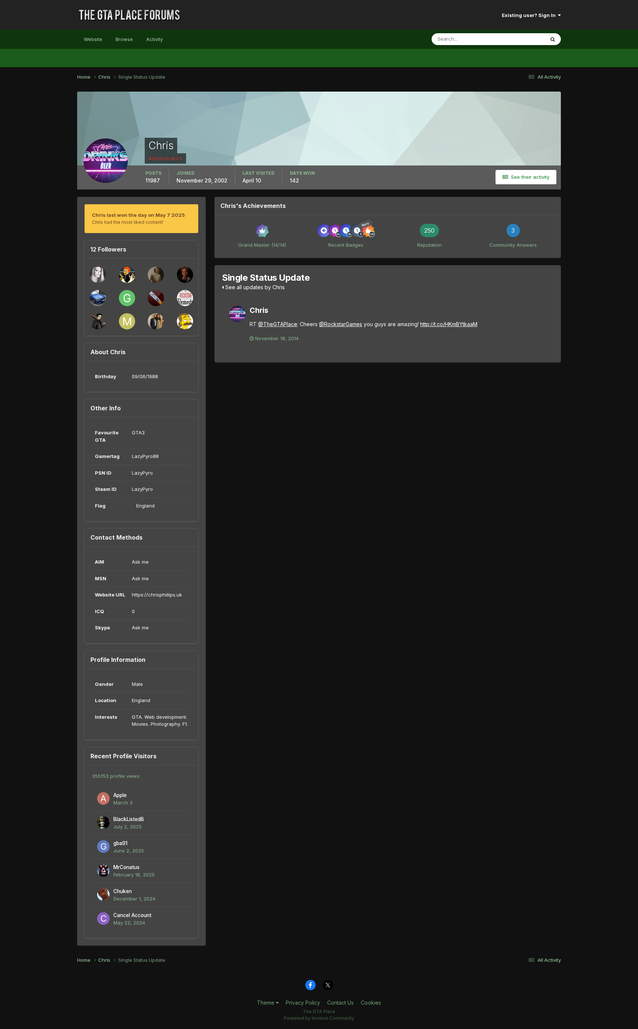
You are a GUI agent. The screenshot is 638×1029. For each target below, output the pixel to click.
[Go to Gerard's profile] (127, 298)
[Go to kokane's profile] (98, 275)
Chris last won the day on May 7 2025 (138, 215)
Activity (154, 39)
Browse (124, 39)
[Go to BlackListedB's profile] (103, 822)
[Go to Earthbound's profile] (98, 321)
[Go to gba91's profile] (103, 846)
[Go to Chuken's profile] (103, 894)
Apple (120, 795)
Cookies (371, 1002)
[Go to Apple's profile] (103, 798)
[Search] (553, 39)
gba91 (120, 843)
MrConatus (126, 867)
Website (93, 39)
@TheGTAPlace (277, 324)
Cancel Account (132, 915)
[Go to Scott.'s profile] (156, 275)
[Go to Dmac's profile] (127, 275)
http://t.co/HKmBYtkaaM (448, 324)
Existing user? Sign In (530, 15)
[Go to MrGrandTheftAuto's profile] (127, 321)
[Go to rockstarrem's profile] (185, 298)
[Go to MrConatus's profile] (103, 870)
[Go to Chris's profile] (237, 314)
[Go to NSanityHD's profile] (156, 298)
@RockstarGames (340, 324)
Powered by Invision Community (319, 1018)
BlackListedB (128, 819)
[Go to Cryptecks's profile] (185, 321)
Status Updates (518, 39)
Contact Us (340, 1002)
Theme (266, 1002)
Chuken (122, 891)
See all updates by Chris (254, 287)
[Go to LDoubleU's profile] (156, 321)
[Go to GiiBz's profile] (98, 298)
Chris (259, 310)
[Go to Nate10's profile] (185, 275)
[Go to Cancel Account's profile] (103, 918)
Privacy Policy (303, 1002)
